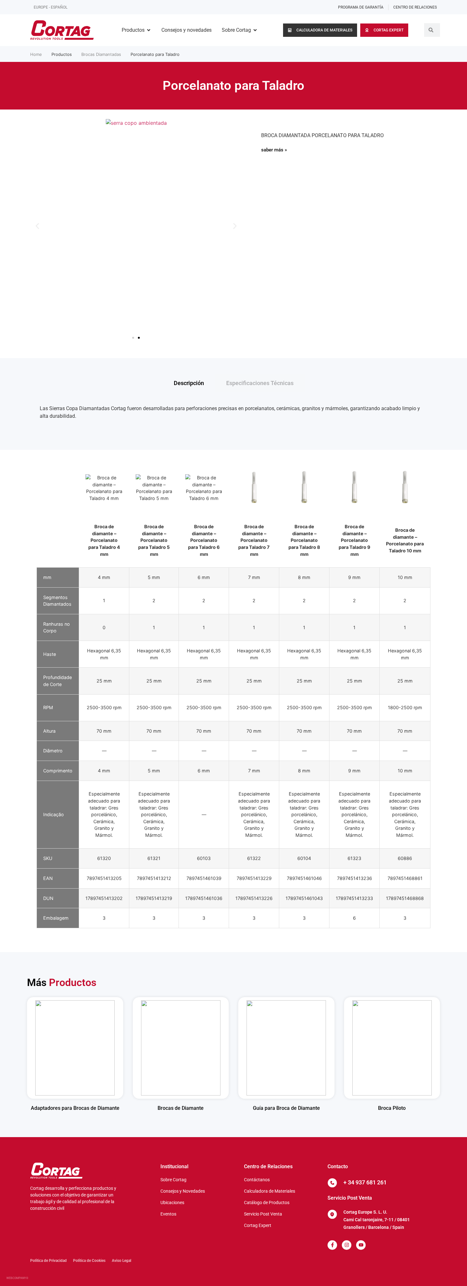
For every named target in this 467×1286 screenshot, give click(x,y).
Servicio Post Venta (350, 1198)
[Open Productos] (148, 30)
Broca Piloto (392, 1108)
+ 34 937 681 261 (365, 1182)
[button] (37, 226)
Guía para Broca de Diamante (286, 1108)
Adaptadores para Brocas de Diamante (75, 1108)
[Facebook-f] (332, 1245)
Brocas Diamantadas (101, 54)
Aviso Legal (121, 1260)
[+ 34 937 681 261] (332, 1183)
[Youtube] (361, 1245)
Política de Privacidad (48, 1260)
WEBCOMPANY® (17, 1278)
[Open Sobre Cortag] (255, 30)
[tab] (189, 383)
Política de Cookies (89, 1260)
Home (36, 54)
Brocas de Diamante (181, 1108)
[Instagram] (346, 1245)
